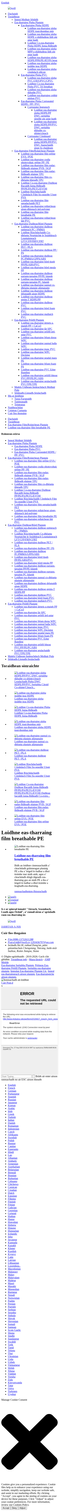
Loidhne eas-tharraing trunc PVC (38, 349)
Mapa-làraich (36, 959)
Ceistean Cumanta (17, 410)
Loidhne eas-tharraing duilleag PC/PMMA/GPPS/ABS (36, 257)
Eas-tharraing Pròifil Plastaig (29, 320)
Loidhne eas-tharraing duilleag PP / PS (34, 548)
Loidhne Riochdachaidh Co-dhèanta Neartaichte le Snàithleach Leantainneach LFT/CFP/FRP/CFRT (35, 536)
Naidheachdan (15, 407)
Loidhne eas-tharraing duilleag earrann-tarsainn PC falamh (36, 280)
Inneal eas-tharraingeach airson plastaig (27, 972)
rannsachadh (20, 891)
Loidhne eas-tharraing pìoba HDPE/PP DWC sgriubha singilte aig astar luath (45, 114)
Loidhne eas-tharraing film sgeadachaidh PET (34, 202)
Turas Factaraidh (23, 398)
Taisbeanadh (20, 401)
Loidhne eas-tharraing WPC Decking (33, 630)
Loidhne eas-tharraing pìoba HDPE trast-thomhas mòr (42, 30)
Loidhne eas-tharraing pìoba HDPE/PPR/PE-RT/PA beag (42, 59)
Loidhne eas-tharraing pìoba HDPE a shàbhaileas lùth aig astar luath (42, 37)
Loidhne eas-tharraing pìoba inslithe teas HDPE (42, 65)
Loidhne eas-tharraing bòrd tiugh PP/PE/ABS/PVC (38, 263)
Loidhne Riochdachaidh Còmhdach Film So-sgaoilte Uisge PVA (39, 194)
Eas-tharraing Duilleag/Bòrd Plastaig (33, 223)
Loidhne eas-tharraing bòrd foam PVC (34, 598)
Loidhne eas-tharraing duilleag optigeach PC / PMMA (36, 228)
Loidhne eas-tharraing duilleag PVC (33, 595)
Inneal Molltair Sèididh (26, 19)
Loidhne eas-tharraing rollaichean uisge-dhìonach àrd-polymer (38, 208)
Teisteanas (19, 404)
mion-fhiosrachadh (37, 891)
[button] (29, 1442)
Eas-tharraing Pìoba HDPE (35, 25)
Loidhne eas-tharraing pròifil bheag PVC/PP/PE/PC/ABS (39, 377)
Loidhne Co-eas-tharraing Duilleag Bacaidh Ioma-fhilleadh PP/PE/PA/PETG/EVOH (39, 186)
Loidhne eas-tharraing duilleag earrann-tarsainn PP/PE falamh (37, 275)
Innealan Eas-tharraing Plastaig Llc (28, 971)
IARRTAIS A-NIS (11, 926)
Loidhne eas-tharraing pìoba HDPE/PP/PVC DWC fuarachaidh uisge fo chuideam (45, 143)
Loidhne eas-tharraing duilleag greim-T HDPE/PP (36, 298)
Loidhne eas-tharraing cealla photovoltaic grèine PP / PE (35, 161)
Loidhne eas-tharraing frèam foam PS (33, 635)
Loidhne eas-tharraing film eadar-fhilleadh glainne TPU (38, 173)
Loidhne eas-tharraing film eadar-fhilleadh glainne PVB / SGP (38, 167)
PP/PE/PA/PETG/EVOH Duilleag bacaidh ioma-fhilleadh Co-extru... (32, 794)
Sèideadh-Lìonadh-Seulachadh (30, 393)
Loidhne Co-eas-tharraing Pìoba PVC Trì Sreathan (41, 85)
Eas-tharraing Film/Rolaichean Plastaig (34, 150)
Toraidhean (14, 16)
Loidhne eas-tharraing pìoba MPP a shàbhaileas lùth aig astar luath (42, 51)
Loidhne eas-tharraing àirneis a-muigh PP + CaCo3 (37, 324)
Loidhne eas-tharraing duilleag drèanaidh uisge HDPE (36, 292)
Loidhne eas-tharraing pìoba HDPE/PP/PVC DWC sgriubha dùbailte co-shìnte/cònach (45, 127)
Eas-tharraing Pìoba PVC (34, 75)
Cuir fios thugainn (17, 413)
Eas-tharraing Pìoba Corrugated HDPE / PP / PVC (37, 102)
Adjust (23, 1508)
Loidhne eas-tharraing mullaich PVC (33, 600)
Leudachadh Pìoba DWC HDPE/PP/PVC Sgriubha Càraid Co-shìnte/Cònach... (31, 684)
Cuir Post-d (7, 982)
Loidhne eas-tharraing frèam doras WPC (35, 621)
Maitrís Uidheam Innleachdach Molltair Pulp (31, 656)
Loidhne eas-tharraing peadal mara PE (34, 633)
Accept (6, 1508)
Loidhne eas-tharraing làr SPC (36, 328)
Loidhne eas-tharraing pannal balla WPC (35, 624)
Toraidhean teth (19, 959)
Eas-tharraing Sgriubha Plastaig (17, 965)
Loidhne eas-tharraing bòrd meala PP (33, 563)
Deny (14, 1508)
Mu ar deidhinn (16, 395)
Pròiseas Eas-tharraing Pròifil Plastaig (25, 967)
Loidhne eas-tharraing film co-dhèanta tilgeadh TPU (36, 178)
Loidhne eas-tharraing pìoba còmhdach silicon (42, 70)
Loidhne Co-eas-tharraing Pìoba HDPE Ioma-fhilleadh (42, 44)
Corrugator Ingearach (39, 107)
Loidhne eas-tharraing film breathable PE (34, 213)
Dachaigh (13, 13)
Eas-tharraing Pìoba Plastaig (28, 22)
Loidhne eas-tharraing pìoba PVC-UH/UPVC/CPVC (42, 79)
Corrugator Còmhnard (39, 136)
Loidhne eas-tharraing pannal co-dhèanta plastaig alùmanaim (38, 286)
